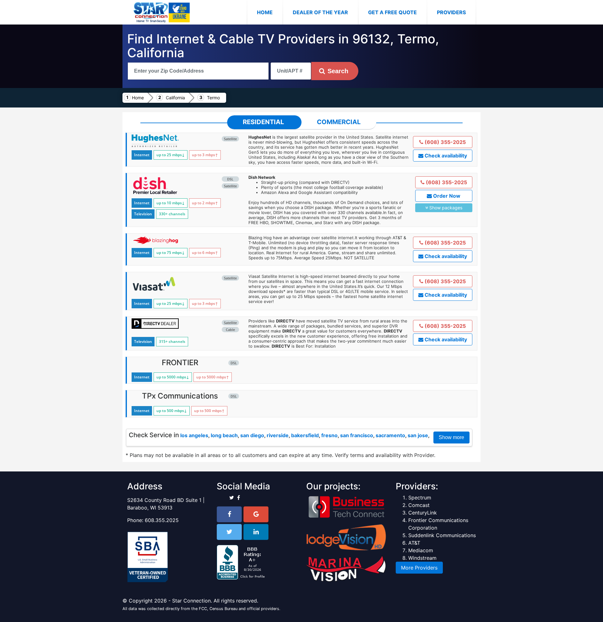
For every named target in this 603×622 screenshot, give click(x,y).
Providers (451, 12)
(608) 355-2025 (444, 142)
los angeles (194, 435)
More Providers (419, 567)
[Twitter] (229, 532)
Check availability (445, 155)
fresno (329, 435)
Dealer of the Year (320, 12)
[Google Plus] (256, 514)
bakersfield (305, 435)
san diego (252, 435)
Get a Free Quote (392, 12)
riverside (278, 435)
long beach (224, 435)
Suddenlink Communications (442, 535)
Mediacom (420, 550)
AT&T (414, 543)
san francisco (356, 435)
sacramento (390, 435)
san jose (418, 435)
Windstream (422, 558)
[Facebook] (229, 514)
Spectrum (419, 497)
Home (270, 12)
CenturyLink (422, 512)
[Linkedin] (256, 532)
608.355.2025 (162, 520)
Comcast (419, 505)
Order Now (446, 196)
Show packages (445, 207)
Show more (451, 437)
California (175, 97)
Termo (213, 97)
